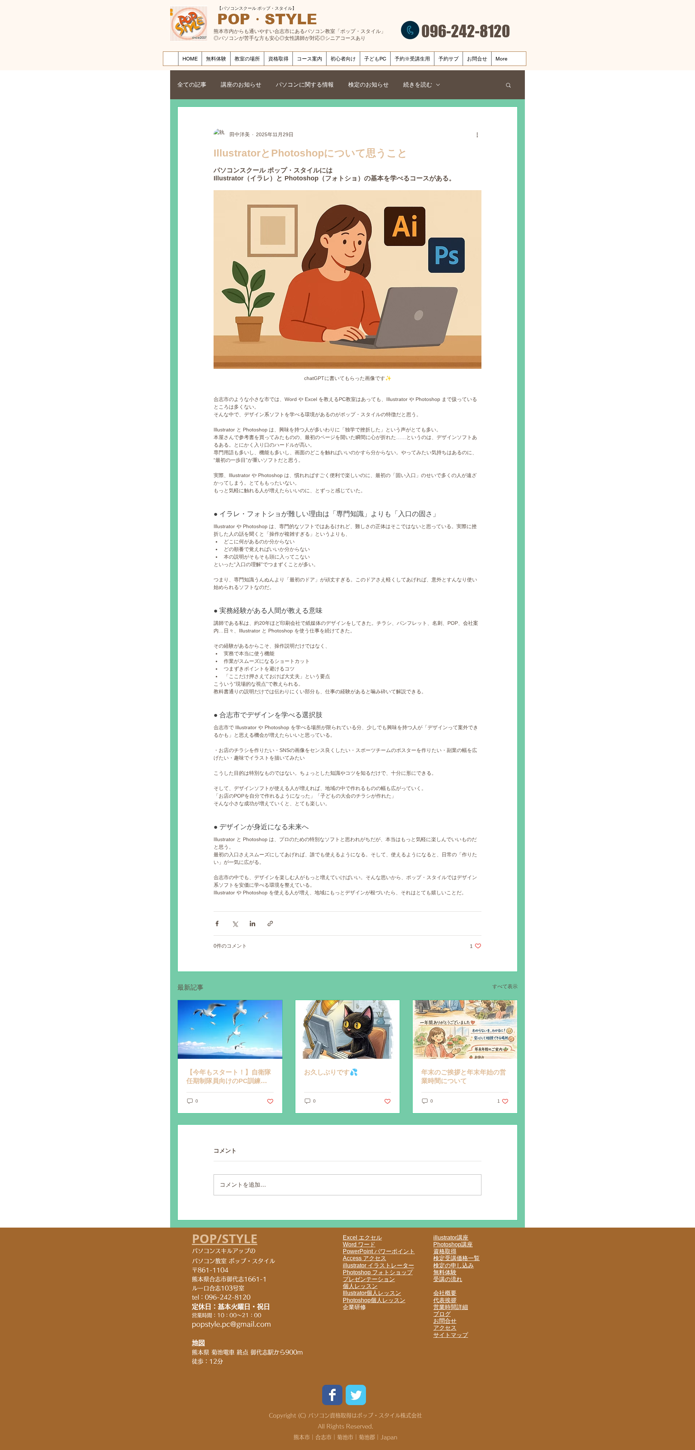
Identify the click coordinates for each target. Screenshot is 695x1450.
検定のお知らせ (368, 85)
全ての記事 (191, 85)
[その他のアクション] (477, 134)
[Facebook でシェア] (217, 923)
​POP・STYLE (267, 19)
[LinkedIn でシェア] (252, 923)
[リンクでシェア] (270, 923)
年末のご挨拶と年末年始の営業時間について (463, 1077)
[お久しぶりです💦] (347, 1029)
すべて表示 (505, 986)
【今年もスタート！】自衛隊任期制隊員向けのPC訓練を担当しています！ (228, 1077)
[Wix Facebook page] (332, 1395)
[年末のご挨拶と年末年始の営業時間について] (465, 1029)
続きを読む (417, 85)
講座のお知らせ (241, 85)
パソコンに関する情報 (305, 85)
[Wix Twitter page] (356, 1395)
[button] (508, 85)
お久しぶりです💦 (331, 1072)
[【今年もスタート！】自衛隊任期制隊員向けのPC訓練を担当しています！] (230, 1029)
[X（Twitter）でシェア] (234, 923)
